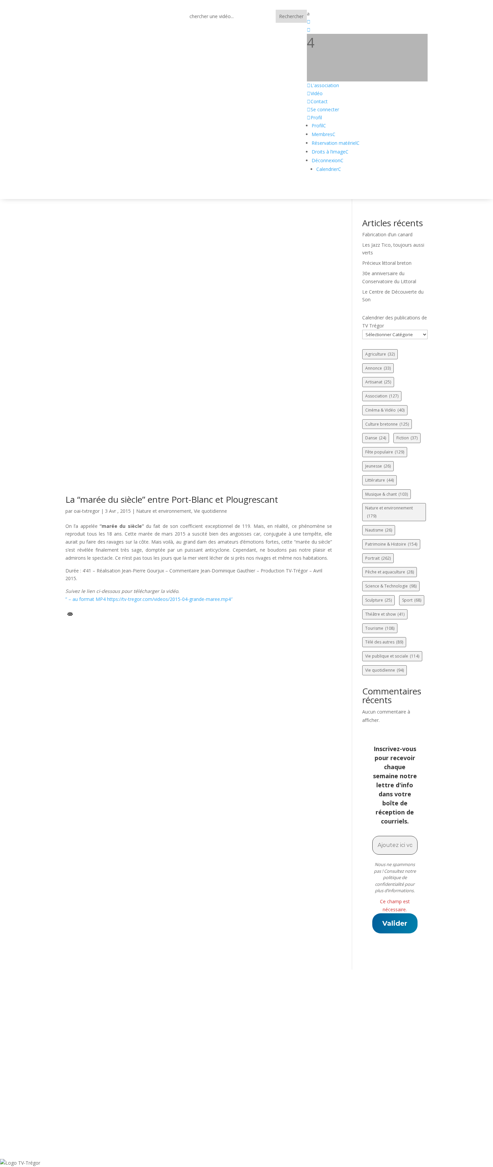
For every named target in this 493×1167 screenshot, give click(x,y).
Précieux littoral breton (387, 263)
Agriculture (380, 354)
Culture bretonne (387, 424)
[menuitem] (367, 14)
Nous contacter (210, 1069)
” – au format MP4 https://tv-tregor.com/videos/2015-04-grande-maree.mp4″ (149, 599)
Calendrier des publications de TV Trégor (394, 321)
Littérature (379, 480)
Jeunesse (378, 466)
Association (381, 396)
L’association (207, 1052)
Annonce (378, 368)
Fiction (407, 438)
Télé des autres (384, 642)
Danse (375, 438)
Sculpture (378, 600)
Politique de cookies (372, 1078)
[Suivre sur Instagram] (124, 1087)
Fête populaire (384, 452)
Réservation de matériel (221, 1078)
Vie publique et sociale (392, 656)
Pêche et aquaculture (389, 572)
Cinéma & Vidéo (384, 410)
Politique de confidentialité (381, 1052)
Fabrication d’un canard (387, 234)
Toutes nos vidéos (213, 1060)
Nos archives (207, 1095)
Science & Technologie (391, 586)
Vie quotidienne (210, 511)
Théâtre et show (384, 614)
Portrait (378, 558)
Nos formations (210, 1087)
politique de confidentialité (391, 880)
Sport (411, 600)
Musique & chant (386, 494)
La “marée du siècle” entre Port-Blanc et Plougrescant (171, 499)
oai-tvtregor (87, 511)
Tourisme (379, 628)
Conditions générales (374, 1069)
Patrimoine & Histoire (391, 544)
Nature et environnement (163, 511)
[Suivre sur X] (74, 1087)
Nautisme (378, 530)
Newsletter (205, 1104)
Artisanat (378, 382)
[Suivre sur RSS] (91, 1087)
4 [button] (311, 42)
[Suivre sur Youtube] (107, 1087)
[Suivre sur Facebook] (57, 1087)
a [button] (308, 13)
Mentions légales (369, 1060)
